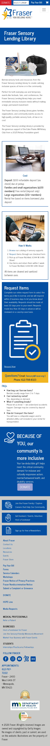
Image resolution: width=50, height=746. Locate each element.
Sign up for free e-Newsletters (28, 530)
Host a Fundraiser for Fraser (15, 630)
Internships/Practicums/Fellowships (18, 647)
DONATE (6, 3)
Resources (7, 551)
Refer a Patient (9, 620)
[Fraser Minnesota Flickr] (33, 659)
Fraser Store (8, 559)
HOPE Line (8, 602)
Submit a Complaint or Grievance (18, 588)
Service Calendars (11, 573)
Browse (12, 250)
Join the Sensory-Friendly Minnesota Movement (23, 633)
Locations (7, 548)
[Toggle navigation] (44, 10)
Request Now (9, 366)
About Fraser (9, 540)
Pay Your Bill (36, 2)
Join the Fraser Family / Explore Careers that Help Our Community (30, 505)
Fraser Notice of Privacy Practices (19, 580)
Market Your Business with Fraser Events (20, 637)
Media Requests (10, 608)
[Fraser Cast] (26, 659)
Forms (6, 569)
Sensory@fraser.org (35, 376)
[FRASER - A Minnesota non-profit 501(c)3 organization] (19, 13)
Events (6, 555)
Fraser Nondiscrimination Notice (17, 584)
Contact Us (8, 544)
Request (12, 254)
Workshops (8, 577)
